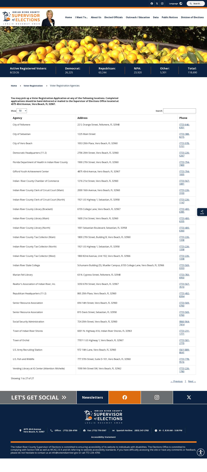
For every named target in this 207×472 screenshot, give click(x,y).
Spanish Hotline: (132, 430)
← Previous (177, 381)
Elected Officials (113, 17)
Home (68, 17)
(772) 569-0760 (184, 304)
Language (173, 3)
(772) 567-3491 (184, 182)
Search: (159, 111)
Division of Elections (192, 17)
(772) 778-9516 (184, 361)
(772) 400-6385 (184, 211)
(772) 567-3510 (184, 285)
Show (14, 111)
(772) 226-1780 (184, 370)
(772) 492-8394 (184, 295)
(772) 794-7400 (184, 164)
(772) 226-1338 (184, 239)
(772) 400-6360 (184, 229)
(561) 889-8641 (184, 351)
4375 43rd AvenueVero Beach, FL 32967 (34, 430)
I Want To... (81, 17)
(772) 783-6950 (184, 276)
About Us (96, 17)
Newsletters (92, 397)
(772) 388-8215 (184, 136)
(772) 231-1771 (184, 332)
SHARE (202, 213)
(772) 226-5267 (184, 154)
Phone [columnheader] (183, 118)
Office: (66, 430)
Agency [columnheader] (17, 118)
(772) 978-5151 (184, 145)
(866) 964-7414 (184, 323)
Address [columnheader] (82, 118)
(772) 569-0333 (184, 267)
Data (156, 17)
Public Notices (170, 17)
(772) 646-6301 (184, 126)
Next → (192, 381)
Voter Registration (33, 85)
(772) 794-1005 (184, 173)
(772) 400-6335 (184, 220)
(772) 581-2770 (184, 342)
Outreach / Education (138, 17)
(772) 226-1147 (184, 201)
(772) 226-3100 (184, 192)
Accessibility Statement (103, 437)
